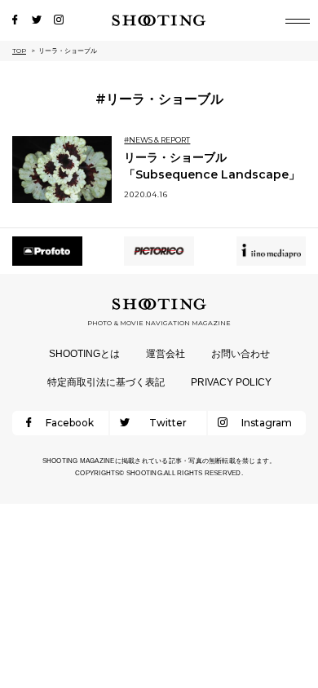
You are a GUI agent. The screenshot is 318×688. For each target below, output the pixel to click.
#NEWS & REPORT (157, 139)
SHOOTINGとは (84, 353)
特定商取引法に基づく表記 (106, 382)
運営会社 (165, 353)
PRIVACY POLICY (231, 382)
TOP (19, 50)
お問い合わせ (240, 353)
